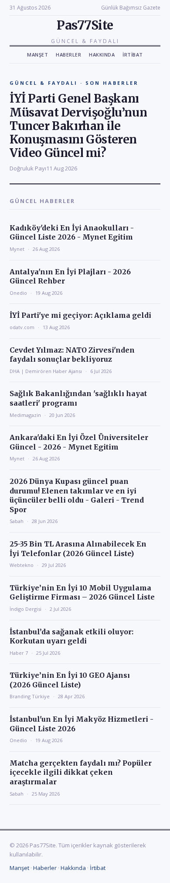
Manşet (37, 54)
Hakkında (102, 54)
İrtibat (132, 54)
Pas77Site (85, 25)
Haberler (68, 54)
